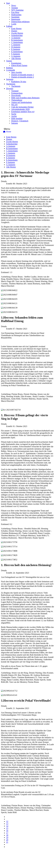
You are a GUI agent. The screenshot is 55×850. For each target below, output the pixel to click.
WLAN (14, 105)
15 (7, 828)
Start (8, 3)
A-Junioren (15, 38)
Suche (13, 114)
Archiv (14, 116)
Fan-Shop (15, 12)
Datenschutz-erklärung (20, 22)
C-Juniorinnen (17, 42)
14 (7, 826)
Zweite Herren (17, 33)
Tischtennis (10, 84)
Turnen (9, 61)
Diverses (9, 88)
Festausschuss (17, 93)
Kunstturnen (16, 63)
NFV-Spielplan (17, 10)
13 (7, 824)
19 (7, 837)
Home (8, 131)
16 (7, 830)
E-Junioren (15, 49)
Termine (14, 8)
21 (7, 842)
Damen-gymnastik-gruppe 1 (22, 75)
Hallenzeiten (16, 15)
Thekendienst (16, 100)
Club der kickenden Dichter (22, 107)
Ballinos (9, 68)
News (13, 5)
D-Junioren (15, 47)
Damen (14, 31)
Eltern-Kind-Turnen (19, 65)
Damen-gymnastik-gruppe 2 (22, 77)
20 (7, 840)
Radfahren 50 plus (18, 82)
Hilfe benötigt (16, 118)
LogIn (13, 24)
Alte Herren (16, 58)
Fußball (9, 26)
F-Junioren (15, 54)
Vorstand (14, 91)
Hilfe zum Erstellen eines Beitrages (25, 98)
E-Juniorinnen (17, 52)
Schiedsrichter (17, 35)
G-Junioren (15, 56)
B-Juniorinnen (17, 40)
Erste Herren (16, 28)
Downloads (16, 95)
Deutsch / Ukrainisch (19, 121)
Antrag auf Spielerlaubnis (21, 102)
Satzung (14, 123)
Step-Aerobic (16, 72)
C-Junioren (15, 45)
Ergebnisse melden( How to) (22, 111)
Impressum (15, 19)
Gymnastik (10, 70)
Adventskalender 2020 (20, 109)
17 (7, 833)
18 (7, 835)
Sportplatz (15, 17)
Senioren (9, 79)
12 (7, 821)
